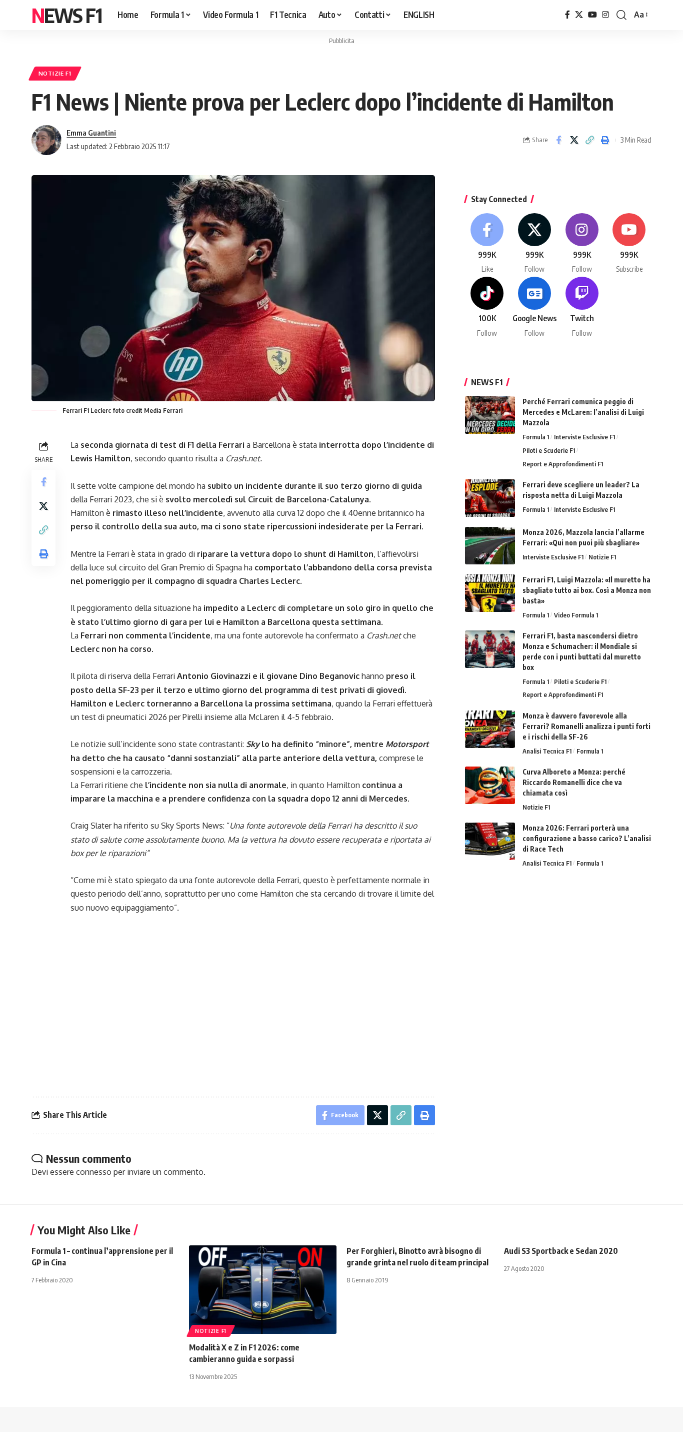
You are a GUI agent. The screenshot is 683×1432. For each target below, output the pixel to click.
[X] (579, 15)
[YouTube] (593, 15)
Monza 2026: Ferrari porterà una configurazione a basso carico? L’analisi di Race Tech (586, 838)
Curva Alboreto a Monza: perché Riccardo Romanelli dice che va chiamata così (574, 782)
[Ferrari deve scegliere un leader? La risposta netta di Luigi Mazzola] (490, 498)
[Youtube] (629, 244)
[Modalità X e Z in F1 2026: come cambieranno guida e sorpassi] (262, 1289)
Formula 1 (535, 437)
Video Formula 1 (576, 615)
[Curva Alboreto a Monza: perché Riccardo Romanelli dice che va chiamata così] (490, 785)
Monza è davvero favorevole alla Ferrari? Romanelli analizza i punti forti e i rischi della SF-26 (586, 726)
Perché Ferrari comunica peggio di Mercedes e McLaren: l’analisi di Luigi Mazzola (583, 412)
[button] (621, 15)
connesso (94, 1172)
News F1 (67, 15)
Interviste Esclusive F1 (584, 437)
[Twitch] (582, 307)
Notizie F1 (55, 73)
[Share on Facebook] (559, 140)
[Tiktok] (487, 307)
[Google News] (534, 307)
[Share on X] (574, 140)
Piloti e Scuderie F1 (548, 450)
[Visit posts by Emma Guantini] (47, 140)
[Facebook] (567, 15)
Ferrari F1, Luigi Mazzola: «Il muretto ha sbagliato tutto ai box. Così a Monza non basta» (586, 590)
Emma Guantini (91, 132)
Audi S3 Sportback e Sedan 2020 (561, 1251)
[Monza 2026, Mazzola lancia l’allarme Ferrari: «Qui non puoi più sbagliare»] (490, 545)
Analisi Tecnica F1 (547, 751)
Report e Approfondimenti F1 (562, 464)
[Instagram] (606, 15)
